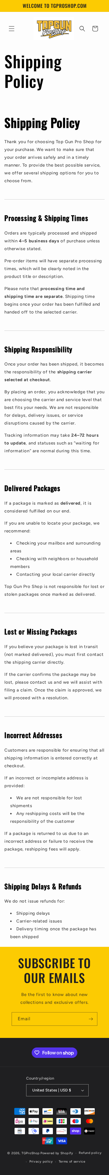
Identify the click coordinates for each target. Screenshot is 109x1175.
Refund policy (90, 1153)
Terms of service (72, 1161)
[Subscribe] (90, 1019)
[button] (11, 28)
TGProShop (31, 1153)
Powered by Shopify (56, 1153)
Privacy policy (41, 1161)
